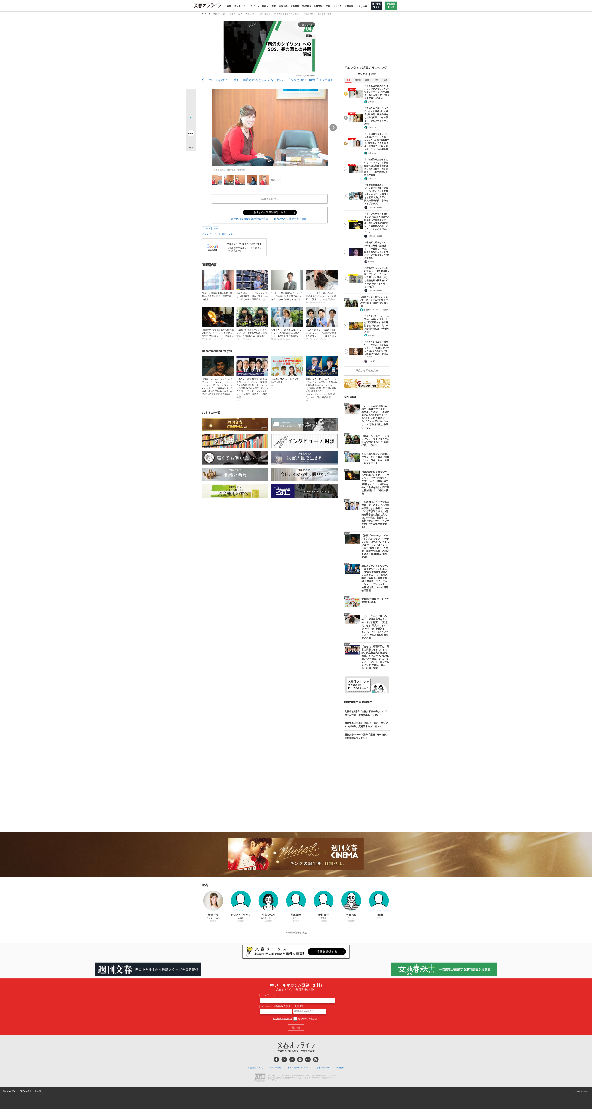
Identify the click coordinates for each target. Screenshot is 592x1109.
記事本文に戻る (269, 199)
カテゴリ (252, 6)
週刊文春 (283, 6)
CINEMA (318, 6)
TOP (204, 14)
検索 (365, 6)
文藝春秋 (295, 6)
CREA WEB (25, 1091)
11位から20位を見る (367, 370)
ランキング (239, 6)
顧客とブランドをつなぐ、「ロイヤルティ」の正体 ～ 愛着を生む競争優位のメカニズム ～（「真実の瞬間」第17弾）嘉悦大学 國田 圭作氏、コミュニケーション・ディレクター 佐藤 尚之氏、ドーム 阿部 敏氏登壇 (321, 389)
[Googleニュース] (300, 1059)
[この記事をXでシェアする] (191, 95)
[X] (284, 1059)
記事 (240, 14)
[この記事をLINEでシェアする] (191, 124)
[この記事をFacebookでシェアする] (191, 104)
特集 (264, 6)
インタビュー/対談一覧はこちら (217, 234)
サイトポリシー (323, 1068)
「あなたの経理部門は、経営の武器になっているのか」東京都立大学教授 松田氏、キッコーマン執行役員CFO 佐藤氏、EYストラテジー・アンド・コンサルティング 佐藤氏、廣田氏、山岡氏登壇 (252, 389)
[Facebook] (276, 1059)
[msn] (308, 1059)
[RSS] (316, 1059)
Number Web (9, 1091)
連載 (273, 6)
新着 (229, 6)
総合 (373, 74)
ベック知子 (372, 262)
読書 (328, 6)
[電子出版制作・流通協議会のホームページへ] (259, 1078)
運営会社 (340, 1068)
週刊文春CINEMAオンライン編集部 (375, 310)
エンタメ (232, 14)
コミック (337, 6)
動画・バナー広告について (299, 1068)
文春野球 (349, 6)
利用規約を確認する (282, 1018)
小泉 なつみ (372, 102)
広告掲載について (255, 1068)
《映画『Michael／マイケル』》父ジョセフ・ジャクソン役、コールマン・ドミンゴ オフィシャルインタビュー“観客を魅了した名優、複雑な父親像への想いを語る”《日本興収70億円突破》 (217, 388)
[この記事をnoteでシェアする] (191, 134)
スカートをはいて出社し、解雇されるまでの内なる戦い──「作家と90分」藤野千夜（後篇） (270, 80)
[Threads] (292, 1059)
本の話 (38, 1091)
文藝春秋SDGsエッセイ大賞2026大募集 (284, 382)
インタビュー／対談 (217, 14)
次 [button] (333, 127)
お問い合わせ (275, 1068)
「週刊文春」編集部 (375, 207)
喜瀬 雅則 (371, 335)
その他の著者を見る (296, 932)
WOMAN (306, 6)
